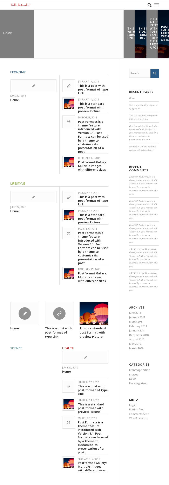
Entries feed (136, 409)
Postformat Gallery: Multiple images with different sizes (92, 166)
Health (68, 348)
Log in (132, 405)
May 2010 (135, 344)
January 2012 (137, 317)
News (132, 379)
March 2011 (136, 321)
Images (133, 374)
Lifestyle (17, 183)
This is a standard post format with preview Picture (91, 107)
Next (102, 316)
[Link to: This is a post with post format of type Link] (69, 86)
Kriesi (132, 176)
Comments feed (139, 414)
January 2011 (137, 330)
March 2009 (136, 348)
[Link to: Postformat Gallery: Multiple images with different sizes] (69, 162)
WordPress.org (138, 418)
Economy (18, 72)
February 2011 (138, 326)
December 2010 (139, 335)
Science (16, 348)
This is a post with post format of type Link (93, 89)
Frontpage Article (139, 370)
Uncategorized (138, 383)
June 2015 (135, 313)
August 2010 (136, 339)
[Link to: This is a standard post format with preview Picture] (69, 104)
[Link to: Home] (33, 86)
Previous (16, 316)
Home (14, 100)
